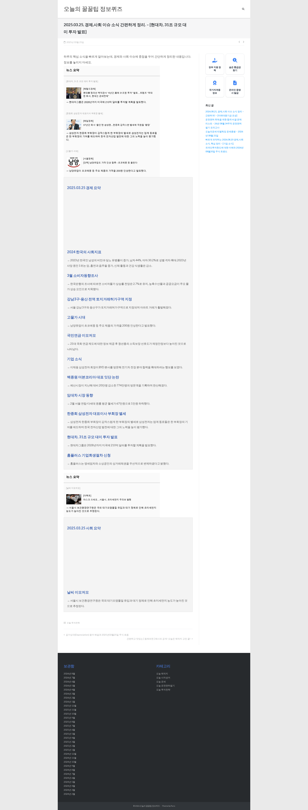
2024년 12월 (70, 753)
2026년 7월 (69, 677)
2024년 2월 (69, 794)
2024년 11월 (70, 757)
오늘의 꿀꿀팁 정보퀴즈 (150, 806)
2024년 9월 (69, 765)
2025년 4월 (69, 737)
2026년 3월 (69, 693)
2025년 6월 (69, 729)
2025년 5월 (69, 733)
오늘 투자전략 (73, 622)
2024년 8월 (69, 769)
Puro (173, 806)
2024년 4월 (69, 785)
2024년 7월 (69, 773)
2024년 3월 (69, 789)
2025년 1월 (69, 749)
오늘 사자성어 (163, 677)
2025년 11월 (70, 709)
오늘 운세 (161, 681)
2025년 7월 (69, 725)
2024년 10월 (70, 761)
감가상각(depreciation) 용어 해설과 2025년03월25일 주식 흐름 (97, 634)
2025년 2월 (69, 745)
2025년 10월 (70, 713)
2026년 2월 (69, 697)
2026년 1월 (69, 701)
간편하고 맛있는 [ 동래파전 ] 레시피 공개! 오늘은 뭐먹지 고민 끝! (159, 638)
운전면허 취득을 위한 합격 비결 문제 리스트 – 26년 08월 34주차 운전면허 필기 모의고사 (223, 123)
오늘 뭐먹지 (162, 673)
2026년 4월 (69, 689)
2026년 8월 (69, 673)
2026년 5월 (69, 685)
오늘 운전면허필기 (165, 685)
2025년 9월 (69, 717)
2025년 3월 (69, 741)
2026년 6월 (69, 681)
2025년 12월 (70, 705)
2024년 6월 (69, 777)
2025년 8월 (69, 721)
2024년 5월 (69, 781)
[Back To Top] (299, 802)
